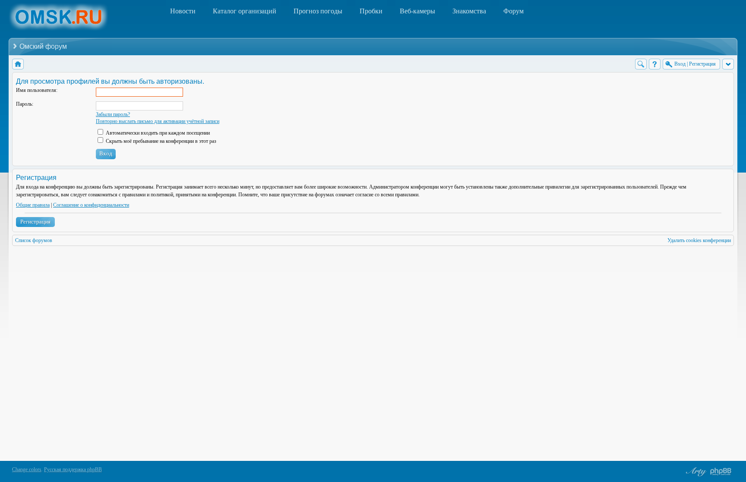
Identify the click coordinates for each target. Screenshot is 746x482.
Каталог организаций (244, 11)
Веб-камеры (417, 11)
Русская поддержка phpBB (73, 469)
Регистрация (35, 221)
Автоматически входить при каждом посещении (157, 133)
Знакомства (469, 11)
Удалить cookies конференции (699, 240)
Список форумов (33, 240)
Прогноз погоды (318, 11)
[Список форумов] (18, 64)
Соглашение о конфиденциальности (91, 205)
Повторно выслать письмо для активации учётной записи (157, 121)
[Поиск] (641, 64)
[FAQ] (655, 64)
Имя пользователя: (36, 90)
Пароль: (24, 104)
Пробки (371, 11)
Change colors (26, 469)
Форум (513, 11)
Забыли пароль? (113, 114)
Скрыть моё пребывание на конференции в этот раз (160, 141)
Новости (183, 11)
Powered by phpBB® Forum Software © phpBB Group (721, 472)
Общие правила (33, 205)
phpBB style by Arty (695, 472)
